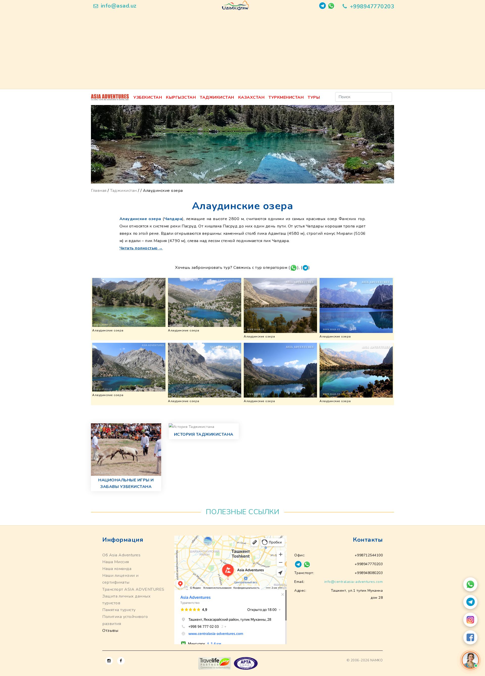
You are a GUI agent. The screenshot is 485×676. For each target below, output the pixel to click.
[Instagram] (470, 620)
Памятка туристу (119, 610)
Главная (99, 190)
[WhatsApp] (470, 584)
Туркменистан (286, 97)
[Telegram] (470, 602)
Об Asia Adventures (121, 555)
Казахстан (251, 97)
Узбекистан (147, 97)
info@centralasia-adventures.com (353, 581)
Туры (314, 97)
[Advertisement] (242, 51)
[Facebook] (470, 637)
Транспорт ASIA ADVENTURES (133, 589)
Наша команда (116, 568)
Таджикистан (217, 97)
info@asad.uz (119, 6)
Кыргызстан (181, 97)
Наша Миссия (115, 562)
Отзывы (110, 630)
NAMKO (376, 660)
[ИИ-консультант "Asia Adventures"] (470, 660)
